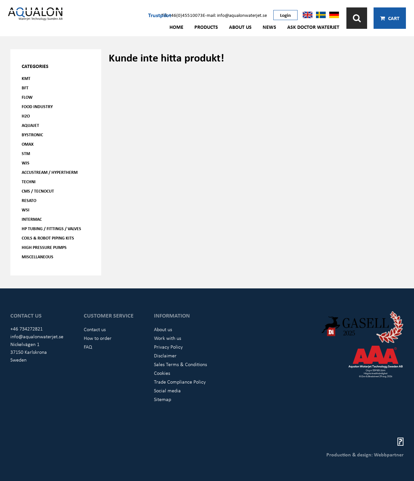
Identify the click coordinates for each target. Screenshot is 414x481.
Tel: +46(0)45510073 (182, 15)
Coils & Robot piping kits (48, 238)
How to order (98, 337)
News (269, 26)
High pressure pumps (44, 247)
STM (26, 153)
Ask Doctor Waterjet (313, 26)
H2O (26, 116)
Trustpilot (159, 15)
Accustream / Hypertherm (50, 172)
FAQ (88, 346)
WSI (25, 210)
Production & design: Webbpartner (365, 454)
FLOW (27, 97)
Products (206, 26)
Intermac (32, 219)
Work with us (167, 337)
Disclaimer (165, 355)
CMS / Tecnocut (38, 191)
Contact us (95, 329)
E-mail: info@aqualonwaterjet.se (235, 15)
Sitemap (162, 399)
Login (285, 15)
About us (240, 26)
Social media (167, 390)
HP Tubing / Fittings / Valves (51, 228)
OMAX (28, 144)
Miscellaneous (37, 256)
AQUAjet (30, 125)
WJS (25, 163)
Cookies (162, 372)
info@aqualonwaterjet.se (36, 336)
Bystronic (32, 134)
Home (176, 26)
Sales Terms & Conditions (180, 364)
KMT (26, 78)
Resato (29, 200)
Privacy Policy (168, 346)
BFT (25, 87)
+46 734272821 (26, 328)
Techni (29, 181)
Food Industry (37, 106)
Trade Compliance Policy (180, 381)
